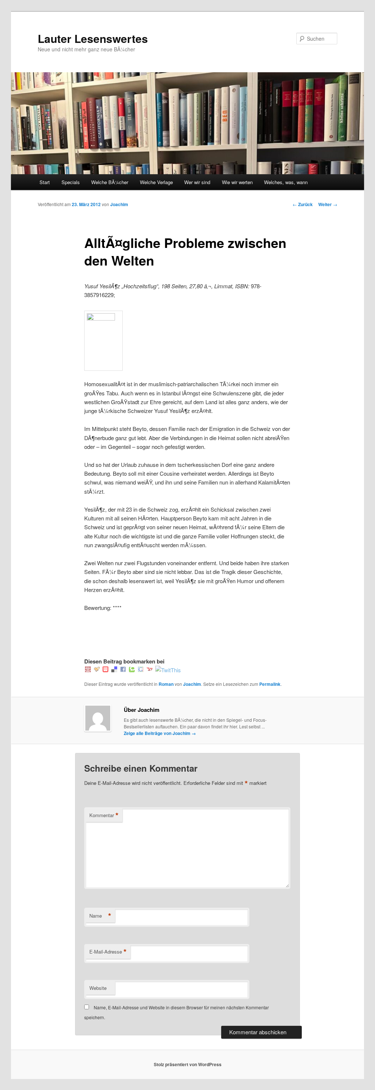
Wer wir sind (197, 182)
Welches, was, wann (286, 182)
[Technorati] (132, 670)
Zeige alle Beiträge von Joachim (160, 733)
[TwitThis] (168, 670)
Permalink (270, 684)
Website (98, 987)
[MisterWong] (88, 670)
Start (45, 182)
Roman (166, 684)
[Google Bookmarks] (141, 670)
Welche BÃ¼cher (109, 182)
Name (100, 916)
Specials (71, 182)
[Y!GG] (97, 670)
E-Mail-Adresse (108, 952)
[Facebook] (123, 670)
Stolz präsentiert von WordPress (188, 1064)
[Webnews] (105, 670)
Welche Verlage (156, 182)
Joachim (119, 204)
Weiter (327, 204)
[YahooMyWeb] (149, 670)
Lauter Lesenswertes (93, 38)
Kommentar (104, 815)
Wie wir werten (237, 182)
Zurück (303, 204)
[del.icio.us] (114, 670)
